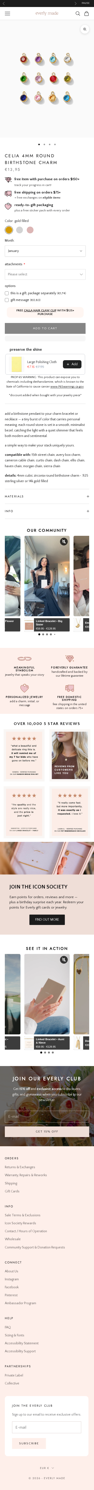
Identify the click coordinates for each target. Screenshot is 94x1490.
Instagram (12, 1279)
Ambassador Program (20, 1303)
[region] (47, 79)
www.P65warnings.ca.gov (67, 386)
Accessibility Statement (22, 1343)
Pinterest (11, 1295)
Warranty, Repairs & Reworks (26, 1175)
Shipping (11, 1183)
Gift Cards (12, 1191)
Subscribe (29, 1443)
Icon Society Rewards (20, 1223)
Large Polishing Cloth (42, 362)
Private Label (14, 1375)
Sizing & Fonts (14, 1335)
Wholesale (13, 1239)
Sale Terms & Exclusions (22, 1215)
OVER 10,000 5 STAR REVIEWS (47, 724)
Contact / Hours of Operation (26, 1231)
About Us (11, 1271)
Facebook (12, 1287)
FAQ (8, 1327)
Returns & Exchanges (20, 1167)
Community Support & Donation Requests (35, 1247)
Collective (12, 1383)
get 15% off (47, 1131)
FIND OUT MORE (47, 920)
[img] (70, 755)
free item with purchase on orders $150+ (47, 179)
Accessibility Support (20, 1351)
